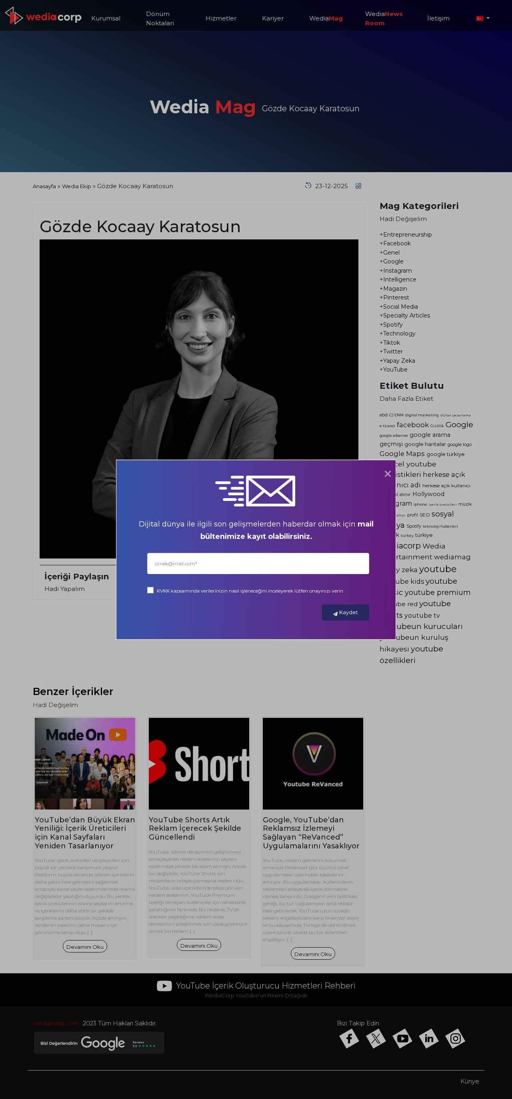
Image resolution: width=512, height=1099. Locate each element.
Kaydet (348, 612)
